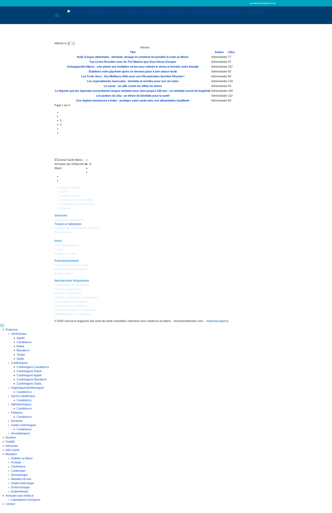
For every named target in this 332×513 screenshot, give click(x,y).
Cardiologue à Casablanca (70, 305)
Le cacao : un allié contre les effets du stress (133, 86)
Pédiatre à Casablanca (68, 289)
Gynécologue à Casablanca (71, 285)
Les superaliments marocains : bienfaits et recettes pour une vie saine (132, 81)
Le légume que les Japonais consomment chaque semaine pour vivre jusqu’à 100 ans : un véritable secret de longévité (132, 90)
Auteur (219, 52)
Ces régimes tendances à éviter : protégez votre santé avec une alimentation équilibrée (133, 100)
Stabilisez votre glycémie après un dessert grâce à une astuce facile (133, 71)
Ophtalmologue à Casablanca (72, 314)
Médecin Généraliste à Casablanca (76, 297)
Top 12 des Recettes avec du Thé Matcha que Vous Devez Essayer (132, 61)
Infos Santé (193, 33)
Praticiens (120, 33)
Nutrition (141, 33)
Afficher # (60, 43)
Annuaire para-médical (242, 33)
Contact (272, 33)
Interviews (174, 33)
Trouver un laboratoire (67, 224)
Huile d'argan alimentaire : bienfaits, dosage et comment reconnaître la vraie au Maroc (133, 57)
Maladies (212, 33)
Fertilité (157, 33)
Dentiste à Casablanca (68, 293)
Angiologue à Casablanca (70, 301)
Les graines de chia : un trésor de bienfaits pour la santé (132, 95)
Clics (231, 52)
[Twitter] (90, 164)
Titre (133, 52)
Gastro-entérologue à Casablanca (75, 309)
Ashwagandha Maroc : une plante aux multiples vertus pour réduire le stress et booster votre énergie (133, 66)
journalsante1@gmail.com (263, 3)
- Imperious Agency (217, 321)
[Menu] (56, 15)
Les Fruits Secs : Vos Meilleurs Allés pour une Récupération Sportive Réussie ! (132, 76)
